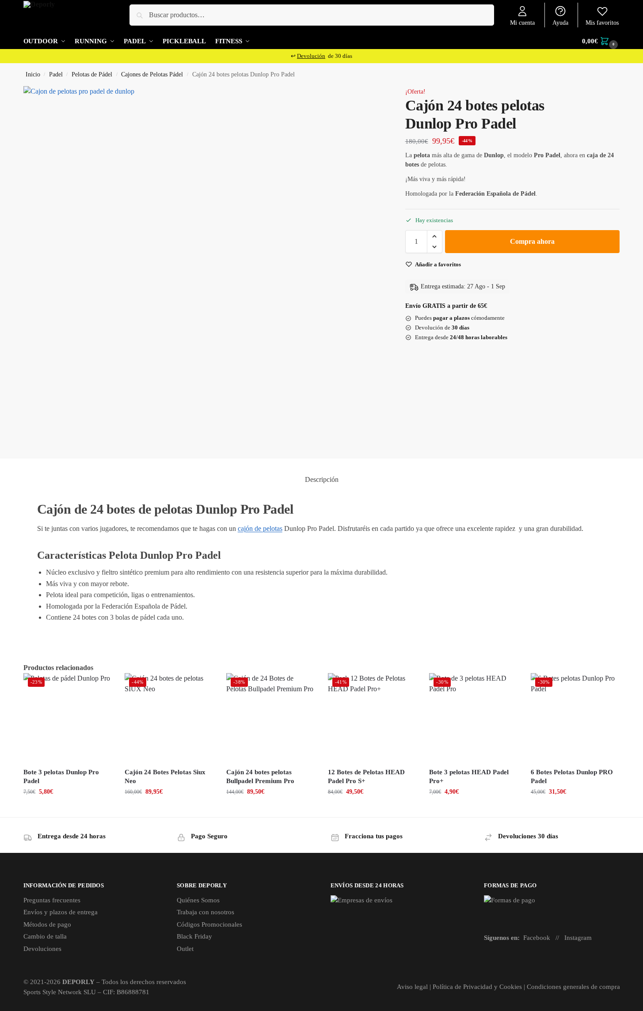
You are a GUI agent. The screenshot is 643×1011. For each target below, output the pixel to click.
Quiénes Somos (198, 900)
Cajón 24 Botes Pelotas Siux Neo (165, 776)
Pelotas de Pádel (92, 74)
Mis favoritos (602, 22)
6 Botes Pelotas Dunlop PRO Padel (572, 776)
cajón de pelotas (260, 528)
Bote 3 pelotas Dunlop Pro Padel (61, 776)
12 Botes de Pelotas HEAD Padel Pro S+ (366, 776)
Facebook (536, 937)
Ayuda (560, 22)
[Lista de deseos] (98, 686)
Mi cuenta (522, 22)
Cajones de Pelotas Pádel (152, 74)
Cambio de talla (45, 936)
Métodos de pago (47, 924)
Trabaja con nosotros (205, 912)
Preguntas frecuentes (51, 900)
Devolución (311, 56)
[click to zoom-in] (202, 265)
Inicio (33, 74)
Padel (56, 74)
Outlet (185, 948)
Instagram (578, 937)
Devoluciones (42, 948)
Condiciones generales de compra (573, 986)
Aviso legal (412, 986)
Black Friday (194, 936)
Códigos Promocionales (209, 924)
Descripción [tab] (322, 479)
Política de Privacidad (462, 986)
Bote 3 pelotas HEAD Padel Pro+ (469, 776)
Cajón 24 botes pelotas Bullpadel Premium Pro (260, 776)
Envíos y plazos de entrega (60, 912)
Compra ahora (532, 241)
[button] (601, 41)
